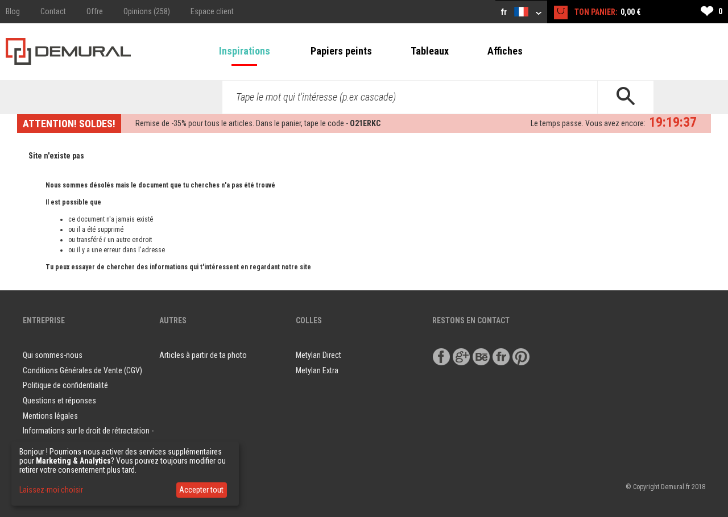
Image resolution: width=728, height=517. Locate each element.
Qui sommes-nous (52, 355)
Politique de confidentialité (65, 385)
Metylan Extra (317, 370)
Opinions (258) (146, 11)
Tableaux (430, 51)
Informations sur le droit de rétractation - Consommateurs (88, 438)
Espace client (212, 11)
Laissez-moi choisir (51, 489)
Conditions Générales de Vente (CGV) (82, 370)
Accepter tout (201, 489)
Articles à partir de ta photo (203, 355)
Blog (13, 11)
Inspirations (244, 51)
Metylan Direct (318, 355)
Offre (94, 11)
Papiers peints (341, 51)
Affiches (505, 51)
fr (504, 11)
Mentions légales (50, 415)
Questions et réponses (59, 400)
